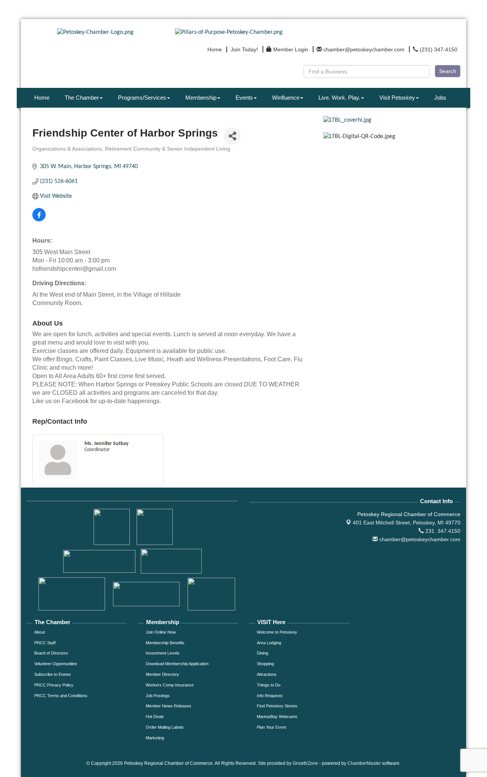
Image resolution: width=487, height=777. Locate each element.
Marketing (155, 738)
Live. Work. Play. (339, 97)
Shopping (265, 663)
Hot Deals (155, 716)
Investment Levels (163, 653)
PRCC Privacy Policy (53, 685)
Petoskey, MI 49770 (406, 523)
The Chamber (82, 97)
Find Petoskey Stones (277, 706)
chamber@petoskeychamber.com (419, 539)
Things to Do (268, 685)
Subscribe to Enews (52, 674)
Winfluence (285, 97)
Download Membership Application (177, 663)
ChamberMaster (364, 763)
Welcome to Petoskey (277, 632)
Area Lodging (269, 642)
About (39, 632)
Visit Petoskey (397, 97)
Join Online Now (161, 632)
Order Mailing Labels (165, 727)
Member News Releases (168, 706)
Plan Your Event (271, 727)
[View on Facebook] (39, 220)
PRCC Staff (45, 642)
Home (41, 97)
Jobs (440, 97)
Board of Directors (51, 653)
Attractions (267, 674)
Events (244, 97)
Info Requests (270, 695)
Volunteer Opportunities (55, 663)
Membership (200, 97)
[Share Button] (232, 136)
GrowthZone (305, 763)
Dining (262, 653)
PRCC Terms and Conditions (61, 695)
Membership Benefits (165, 642)
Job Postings (158, 695)
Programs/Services (142, 97)
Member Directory (162, 674)
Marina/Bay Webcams (277, 716)
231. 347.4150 (442, 531)
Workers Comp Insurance (170, 685)
